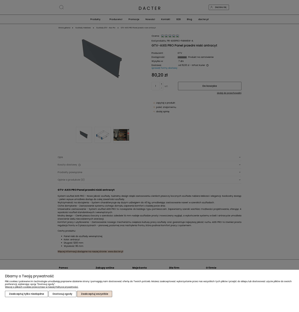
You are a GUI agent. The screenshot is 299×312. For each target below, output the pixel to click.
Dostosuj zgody (62, 294)
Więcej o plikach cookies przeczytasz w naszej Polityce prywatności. (41, 287)
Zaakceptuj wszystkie (94, 294)
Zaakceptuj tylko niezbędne (26, 294)
